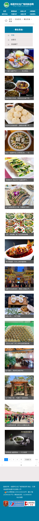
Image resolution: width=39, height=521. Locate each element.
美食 (10, 21)
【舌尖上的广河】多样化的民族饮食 (17, 343)
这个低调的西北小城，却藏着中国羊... (18, 207)
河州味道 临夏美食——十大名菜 (16, 452)
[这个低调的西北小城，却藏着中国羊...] (19, 195)
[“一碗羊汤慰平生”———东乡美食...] (19, 59)
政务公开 (23, 11)
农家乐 (13, 40)
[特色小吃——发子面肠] (19, 304)
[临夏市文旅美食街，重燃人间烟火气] (19, 277)
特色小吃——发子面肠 (12, 316)
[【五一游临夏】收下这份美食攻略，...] (19, 222)
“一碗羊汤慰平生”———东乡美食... (17, 71)
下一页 (21, 460)
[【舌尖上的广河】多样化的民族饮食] (19, 331)
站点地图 (20, 497)
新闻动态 (14, 11)
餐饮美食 (27, 19)
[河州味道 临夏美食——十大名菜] (19, 440)
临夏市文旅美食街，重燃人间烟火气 (17, 289)
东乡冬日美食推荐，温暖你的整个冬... (18, 125)
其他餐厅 (14, 44)
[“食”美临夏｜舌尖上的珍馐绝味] (19, 249)
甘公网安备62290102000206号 (16, 492)
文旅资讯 (32, 14)
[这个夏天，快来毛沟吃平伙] (19, 358)
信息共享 (23, 14)
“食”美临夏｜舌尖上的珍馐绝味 (15, 261)
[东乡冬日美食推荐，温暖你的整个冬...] (19, 113)
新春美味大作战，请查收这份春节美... (18, 98)
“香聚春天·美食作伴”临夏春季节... (16, 180)
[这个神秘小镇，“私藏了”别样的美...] (19, 385)
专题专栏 (14, 14)
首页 (4, 11)
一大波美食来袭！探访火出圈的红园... (18, 425)
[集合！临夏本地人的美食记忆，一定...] (19, 140)
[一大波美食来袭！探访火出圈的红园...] (19, 413)
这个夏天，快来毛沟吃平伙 (14, 370)
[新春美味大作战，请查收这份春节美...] (19, 86)
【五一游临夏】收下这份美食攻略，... (18, 234)
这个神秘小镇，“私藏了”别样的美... (17, 398)
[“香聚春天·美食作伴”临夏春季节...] (19, 168)
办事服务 (32, 11)
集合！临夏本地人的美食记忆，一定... (18, 153)
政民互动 (5, 14)
